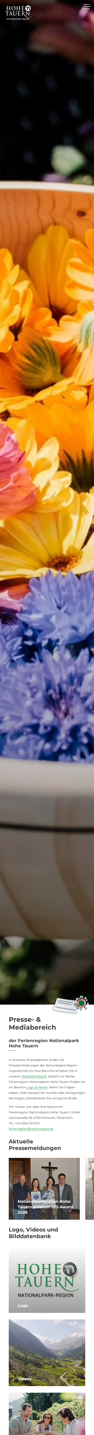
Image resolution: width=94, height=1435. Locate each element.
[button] (82, 681)
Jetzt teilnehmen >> (46, 746)
